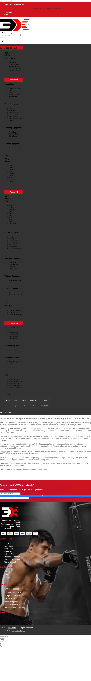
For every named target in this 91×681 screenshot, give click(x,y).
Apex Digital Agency (19, 631)
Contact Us (33, 403)
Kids (6, 371)
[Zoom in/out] (1, 636)
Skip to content (6, 1)
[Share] (5, 636)
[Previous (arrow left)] (1, 638)
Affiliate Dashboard (12, 395)
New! (6, 53)
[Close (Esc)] (7, 636)
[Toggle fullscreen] (3, 636)
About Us (24, 403)
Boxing (7, 55)
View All (7, 74)
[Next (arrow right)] (3, 638)
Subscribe (45, 496)
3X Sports (12, 628)
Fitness (7, 302)
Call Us (2, 409)
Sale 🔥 (15, 403)
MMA (6, 155)
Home (8, 400)
